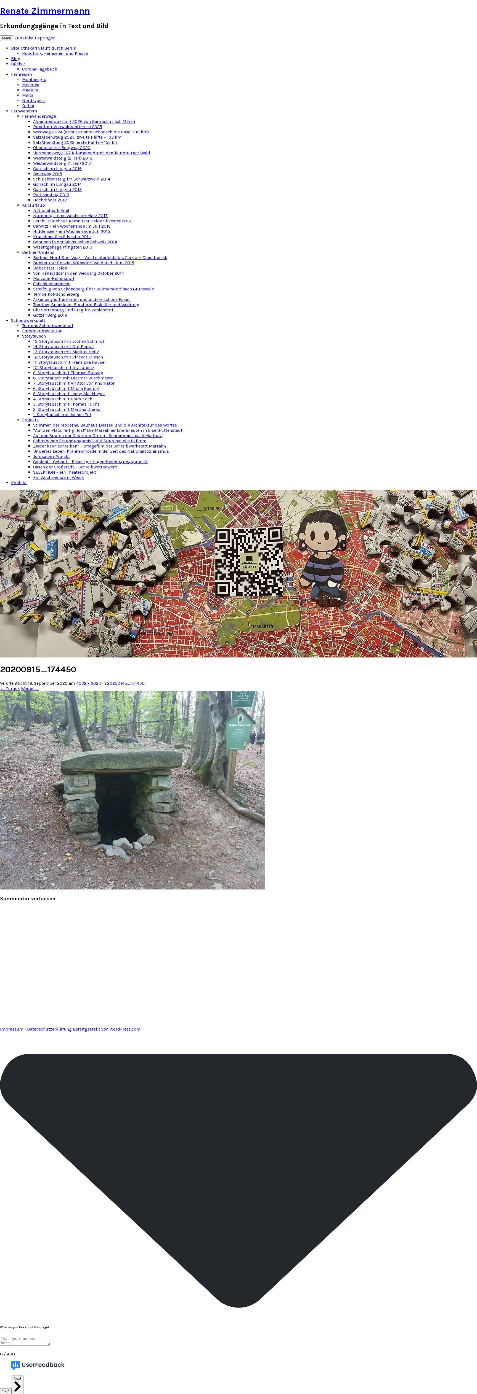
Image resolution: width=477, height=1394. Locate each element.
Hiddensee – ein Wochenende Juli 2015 (71, 231)
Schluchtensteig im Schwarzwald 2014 (71, 179)
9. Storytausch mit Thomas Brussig (68, 372)
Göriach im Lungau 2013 (57, 189)
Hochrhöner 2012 (50, 200)
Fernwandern (24, 111)
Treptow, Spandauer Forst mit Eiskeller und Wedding (86, 304)
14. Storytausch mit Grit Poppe (63, 346)
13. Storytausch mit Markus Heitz (66, 351)
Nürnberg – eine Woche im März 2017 (70, 215)
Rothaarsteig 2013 (51, 194)
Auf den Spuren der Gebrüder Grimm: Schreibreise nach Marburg (98, 435)
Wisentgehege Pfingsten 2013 (62, 247)
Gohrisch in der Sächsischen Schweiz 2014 (75, 241)
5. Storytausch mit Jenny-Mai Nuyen (69, 393)
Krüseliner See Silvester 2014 (62, 236)
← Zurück (10, 688)
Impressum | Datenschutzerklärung (36, 1029)
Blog (15, 58)
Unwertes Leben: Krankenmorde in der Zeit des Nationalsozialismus (101, 451)
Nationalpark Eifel (51, 210)
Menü (6, 38)
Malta (27, 95)
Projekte (30, 419)
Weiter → (30, 688)
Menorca (30, 84)
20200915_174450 (126, 683)
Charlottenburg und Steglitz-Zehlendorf (73, 309)
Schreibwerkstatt (28, 320)
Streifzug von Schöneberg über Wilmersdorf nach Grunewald (94, 289)
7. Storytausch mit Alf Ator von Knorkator (74, 383)
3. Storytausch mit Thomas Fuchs (66, 404)
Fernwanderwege (39, 116)
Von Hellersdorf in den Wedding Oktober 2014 (78, 273)
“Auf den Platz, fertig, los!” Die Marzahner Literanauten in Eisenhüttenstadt (107, 430)
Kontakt (19, 482)
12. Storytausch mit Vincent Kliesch (68, 357)
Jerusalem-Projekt (51, 456)
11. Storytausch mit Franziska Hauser (69, 362)
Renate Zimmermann (45, 11)
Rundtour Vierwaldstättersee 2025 (67, 126)
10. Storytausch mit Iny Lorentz (63, 367)
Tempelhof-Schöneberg (56, 294)
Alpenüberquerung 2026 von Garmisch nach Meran (84, 121)
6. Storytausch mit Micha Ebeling (66, 388)
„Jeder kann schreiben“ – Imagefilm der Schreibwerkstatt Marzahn (99, 446)
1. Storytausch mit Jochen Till (62, 414)
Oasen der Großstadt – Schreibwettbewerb (75, 467)
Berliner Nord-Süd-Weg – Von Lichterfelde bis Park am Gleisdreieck (100, 257)
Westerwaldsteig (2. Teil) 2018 (62, 158)
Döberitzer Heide (50, 268)
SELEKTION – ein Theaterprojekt (64, 472)
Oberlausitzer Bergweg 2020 (62, 147)
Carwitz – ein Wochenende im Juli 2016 (72, 226)
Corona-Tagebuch (39, 69)
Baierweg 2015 (47, 173)
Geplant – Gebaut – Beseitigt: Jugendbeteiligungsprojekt (90, 461)
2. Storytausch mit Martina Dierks (66, 409)
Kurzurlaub (33, 205)
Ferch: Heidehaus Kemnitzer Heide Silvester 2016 (82, 220)
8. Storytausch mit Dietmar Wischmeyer (73, 378)
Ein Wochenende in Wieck (58, 477)
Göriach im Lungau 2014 (57, 184)
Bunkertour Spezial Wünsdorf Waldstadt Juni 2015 (83, 262)
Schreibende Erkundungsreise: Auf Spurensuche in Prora (89, 440)
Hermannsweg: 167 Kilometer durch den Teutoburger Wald (91, 152)
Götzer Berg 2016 (50, 315)
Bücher (18, 63)
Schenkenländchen (51, 283)
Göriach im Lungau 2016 (57, 168)
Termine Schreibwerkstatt (47, 325)
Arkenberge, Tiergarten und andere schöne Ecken (82, 299)
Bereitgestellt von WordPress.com (107, 1029)
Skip (5, 1391)
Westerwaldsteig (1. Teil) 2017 (62, 163)
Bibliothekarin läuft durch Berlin (43, 48)
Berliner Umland (38, 252)
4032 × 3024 (88, 683)
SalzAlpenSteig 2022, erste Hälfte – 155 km (75, 142)
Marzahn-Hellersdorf (53, 278)
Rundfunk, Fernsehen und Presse (55, 53)
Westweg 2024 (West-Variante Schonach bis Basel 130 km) (91, 131)
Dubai (28, 105)
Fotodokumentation (42, 330)
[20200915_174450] (132, 888)
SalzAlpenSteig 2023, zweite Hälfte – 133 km (77, 137)
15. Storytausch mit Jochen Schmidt (68, 341)
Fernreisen (21, 74)
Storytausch (34, 336)
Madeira (30, 90)
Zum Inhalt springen (34, 38)
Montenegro (34, 79)
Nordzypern (34, 100)
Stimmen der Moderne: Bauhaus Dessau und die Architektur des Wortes (105, 425)
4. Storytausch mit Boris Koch (62, 398)
